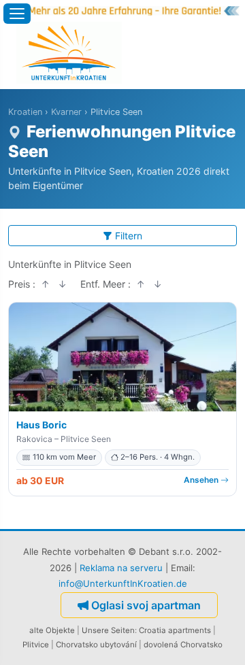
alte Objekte (52, 630)
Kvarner (66, 112)
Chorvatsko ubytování (96, 644)
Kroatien (25, 112)
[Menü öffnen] (17, 13)
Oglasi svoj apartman (146, 605)
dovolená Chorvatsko (183, 644)
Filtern (128, 235)
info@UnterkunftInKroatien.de (123, 583)
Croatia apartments (175, 630)
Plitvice (35, 644)
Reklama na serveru (121, 567)
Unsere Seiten (108, 630)
